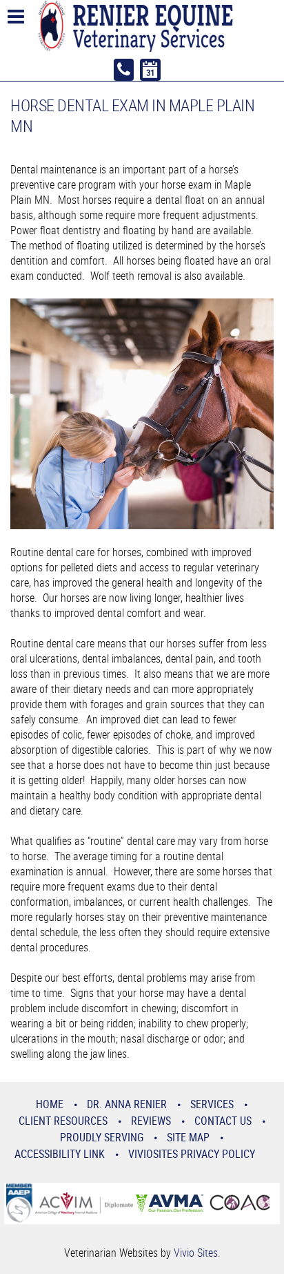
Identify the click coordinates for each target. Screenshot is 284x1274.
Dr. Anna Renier (127, 1104)
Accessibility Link (59, 1153)
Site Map (188, 1137)
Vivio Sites (196, 1252)
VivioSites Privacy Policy (191, 1153)
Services (212, 1104)
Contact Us (223, 1120)
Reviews (151, 1120)
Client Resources (63, 1120)
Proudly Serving (101, 1137)
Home (49, 1104)
